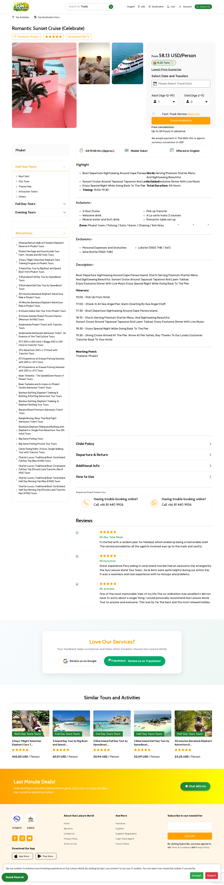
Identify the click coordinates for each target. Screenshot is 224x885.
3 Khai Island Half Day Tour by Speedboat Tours (40, 287)
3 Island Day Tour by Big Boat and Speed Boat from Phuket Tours (40, 270)
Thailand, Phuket (28, 36)
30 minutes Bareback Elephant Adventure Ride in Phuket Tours (41, 296)
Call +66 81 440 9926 (108, 505)
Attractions (23, 233)
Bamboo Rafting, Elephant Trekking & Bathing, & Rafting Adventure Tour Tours (40, 394)
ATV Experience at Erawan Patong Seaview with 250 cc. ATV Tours (41, 369)
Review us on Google (83, 661)
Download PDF (77, 36)
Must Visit (24, 176)
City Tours (24, 181)
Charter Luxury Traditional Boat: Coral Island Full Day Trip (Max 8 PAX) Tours (42, 459)
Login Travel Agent (125, 839)
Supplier (120, 828)
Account (187, 6)
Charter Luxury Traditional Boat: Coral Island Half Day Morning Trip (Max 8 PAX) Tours (42, 480)
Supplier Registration (126, 833)
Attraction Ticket (28, 191)
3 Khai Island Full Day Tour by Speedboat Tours (40, 279)
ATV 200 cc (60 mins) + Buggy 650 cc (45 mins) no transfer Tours (41, 343)
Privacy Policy (70, 839)
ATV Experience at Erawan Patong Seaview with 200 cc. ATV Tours (41, 360)
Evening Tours (25, 212)
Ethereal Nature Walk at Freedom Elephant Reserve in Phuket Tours (41, 245)
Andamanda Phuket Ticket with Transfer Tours (40, 326)
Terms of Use (70, 844)
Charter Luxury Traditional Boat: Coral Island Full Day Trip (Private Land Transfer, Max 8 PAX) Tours (42, 469)
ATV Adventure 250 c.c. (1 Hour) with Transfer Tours (38, 352)
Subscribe (189, 836)
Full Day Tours (25, 204)
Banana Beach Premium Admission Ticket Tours (41, 411)
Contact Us (69, 833)
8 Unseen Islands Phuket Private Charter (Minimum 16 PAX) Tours (40, 318)
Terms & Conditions (181, 847)
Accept (196, 875)
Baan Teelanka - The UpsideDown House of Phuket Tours (41, 377)
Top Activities (22, 17)
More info (193, 114)
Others (22, 196)
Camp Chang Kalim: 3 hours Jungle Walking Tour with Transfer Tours (41, 451)
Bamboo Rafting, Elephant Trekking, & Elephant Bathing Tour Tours (39, 403)
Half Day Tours (26, 167)
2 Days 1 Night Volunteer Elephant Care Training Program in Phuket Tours (39, 262)
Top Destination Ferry (49, 17)
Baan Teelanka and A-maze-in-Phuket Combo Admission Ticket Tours (39, 386)
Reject (211, 875)
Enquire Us (205, 7)
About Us (68, 828)
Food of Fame (122, 844)
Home (67, 823)
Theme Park (25, 186)
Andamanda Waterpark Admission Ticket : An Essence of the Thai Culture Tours (42, 335)
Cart (173, 6)
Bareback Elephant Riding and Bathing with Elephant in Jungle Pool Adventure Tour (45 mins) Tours (41, 430)
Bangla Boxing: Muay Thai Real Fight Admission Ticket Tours (37, 420)
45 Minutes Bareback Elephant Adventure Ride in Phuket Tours (41, 304)
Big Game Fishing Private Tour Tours (38, 443)
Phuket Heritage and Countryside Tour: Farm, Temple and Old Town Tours (39, 253)
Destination (158, 6)
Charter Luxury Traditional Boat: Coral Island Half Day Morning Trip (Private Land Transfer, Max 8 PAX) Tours (42, 490)
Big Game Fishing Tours (31, 438)
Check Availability (181, 120)
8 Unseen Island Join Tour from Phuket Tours (42, 311)
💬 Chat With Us (195, 786)
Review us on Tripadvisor (144, 661)
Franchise (120, 823)
